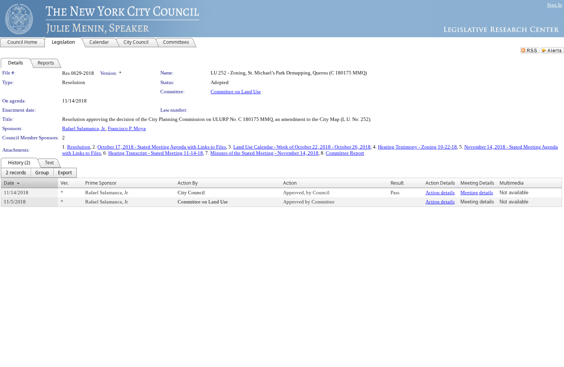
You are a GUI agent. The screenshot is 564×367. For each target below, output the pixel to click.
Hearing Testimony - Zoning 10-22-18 (417, 147)
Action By (188, 183)
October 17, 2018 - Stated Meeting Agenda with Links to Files (161, 147)
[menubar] (39, 173)
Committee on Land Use (236, 91)
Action (290, 183)
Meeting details (476, 192)
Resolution (78, 147)
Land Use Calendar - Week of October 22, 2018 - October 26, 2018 (302, 147)
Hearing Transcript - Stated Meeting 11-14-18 (155, 153)
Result (397, 183)
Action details (440, 192)
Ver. (64, 183)
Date (9, 183)
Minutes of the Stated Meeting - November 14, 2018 (264, 153)
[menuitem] (16, 172)
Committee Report (345, 153)
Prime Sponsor (101, 183)
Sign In (554, 5)
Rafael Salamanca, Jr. (84, 128)
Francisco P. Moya (127, 128)
